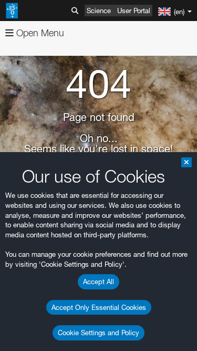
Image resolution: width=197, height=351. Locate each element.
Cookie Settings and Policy (98, 332)
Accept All (98, 281)
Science (99, 10)
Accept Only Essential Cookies (98, 307)
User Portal (133, 10)
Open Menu (39, 32)
